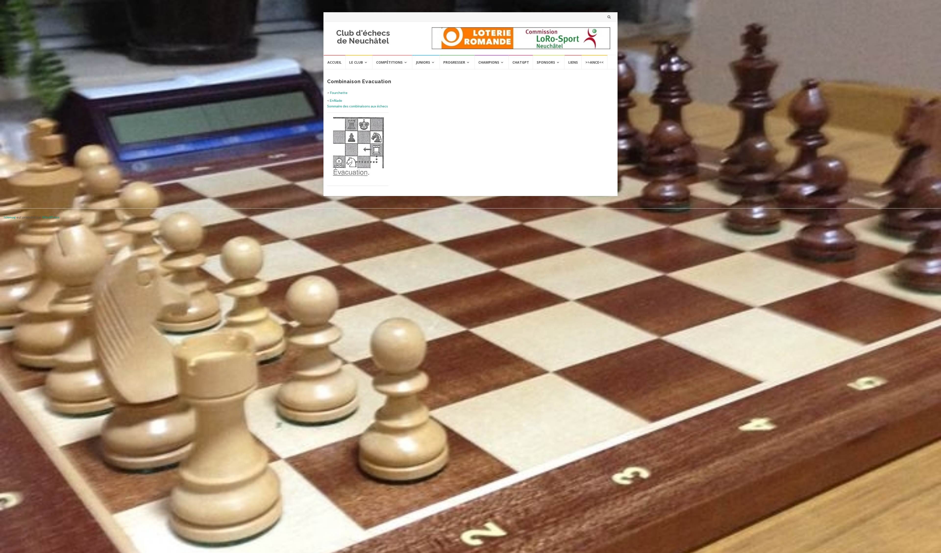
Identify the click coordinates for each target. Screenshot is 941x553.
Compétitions (389, 62)
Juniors (423, 62)
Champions (488, 62)
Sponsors (546, 62)
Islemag (10, 217)
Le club (356, 62)
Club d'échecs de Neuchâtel (363, 36)
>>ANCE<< (594, 62)
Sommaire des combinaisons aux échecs (357, 106)
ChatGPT (520, 62)
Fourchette (338, 93)
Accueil (334, 62)
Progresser (454, 62)
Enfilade (336, 100)
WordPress (51, 217)
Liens (573, 62)
